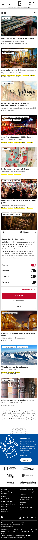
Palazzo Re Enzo (6, 499)
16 (33, 415)
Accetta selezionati (19, 301)
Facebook (24, 517)
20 (19, 418)
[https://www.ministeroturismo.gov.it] (10, 470)
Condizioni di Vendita (18, 524)
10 (4, 415)
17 (4, 418)
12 (14, 415)
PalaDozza (4, 506)
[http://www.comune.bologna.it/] (10, 484)
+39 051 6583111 (10, 535)
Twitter (28, 517)
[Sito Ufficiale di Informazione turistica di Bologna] (19, 3)
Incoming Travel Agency (8, 504)
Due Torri (4, 509)
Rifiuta (19, 306)
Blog (21, 505)
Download (23, 502)
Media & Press (24, 499)
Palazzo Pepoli (5, 512)
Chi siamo (4, 489)
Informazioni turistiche (26, 489)
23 (33, 418)
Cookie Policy (13, 523)
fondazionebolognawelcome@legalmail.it (14, 537)
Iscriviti (26, 460)
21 (23, 418)
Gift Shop (23, 510)
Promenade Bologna (26, 507)
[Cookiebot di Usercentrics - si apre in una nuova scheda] (21, 232)
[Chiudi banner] (35, 232)
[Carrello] (35, 4)
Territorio (23, 494)
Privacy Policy (5, 523)
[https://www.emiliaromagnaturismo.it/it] (28, 484)
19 (13, 418)
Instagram (20, 517)
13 (18, 415)
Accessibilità (21, 523)
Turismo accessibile (26, 497)
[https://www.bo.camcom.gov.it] (27, 477)
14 (23, 415)
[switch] (33, 270)
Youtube (32, 517)
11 (9, 415)
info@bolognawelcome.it (24, 535)
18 (9, 418)
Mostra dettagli (27, 289)
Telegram (36, 517)
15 (28, 415)
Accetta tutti (19, 295)
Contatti (3, 496)
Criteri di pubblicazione (7, 526)
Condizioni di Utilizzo (6, 524)
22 (28, 418)
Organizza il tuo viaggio (27, 492)
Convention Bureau (6, 501)
